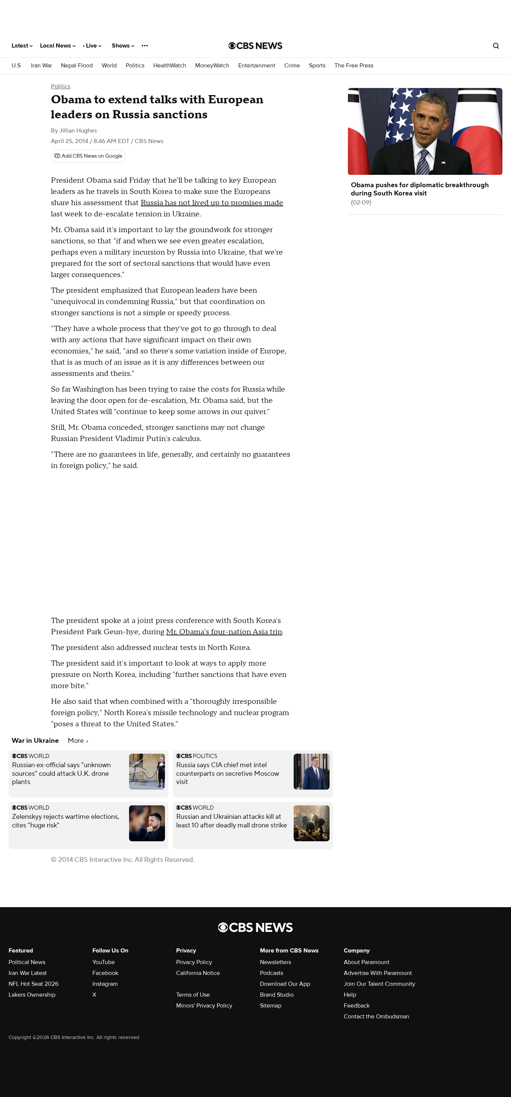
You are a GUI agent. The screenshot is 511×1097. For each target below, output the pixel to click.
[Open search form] (496, 45)
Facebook (105, 973)
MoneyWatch (212, 65)
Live (92, 45)
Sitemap (270, 1006)
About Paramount (366, 962)
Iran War (41, 65)
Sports (317, 65)
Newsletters (275, 962)
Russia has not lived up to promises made (212, 203)
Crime (292, 65)
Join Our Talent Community (379, 984)
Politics (135, 65)
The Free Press (353, 65)
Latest (21, 46)
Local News (56, 46)
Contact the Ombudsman (376, 1016)
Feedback (357, 1006)
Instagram (105, 984)
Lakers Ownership (32, 995)
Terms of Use (193, 995)
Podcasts (271, 973)
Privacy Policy (194, 962)
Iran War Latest (28, 973)
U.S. (17, 65)
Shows (121, 46)
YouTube (103, 962)
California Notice (198, 973)
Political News (27, 962)
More (76, 740)
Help (350, 995)
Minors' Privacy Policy (204, 1006)
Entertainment (256, 65)
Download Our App (285, 984)
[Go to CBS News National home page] (255, 45)
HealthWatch (169, 65)
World (109, 65)
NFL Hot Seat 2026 (33, 984)
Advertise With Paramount (378, 973)
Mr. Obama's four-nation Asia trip (224, 632)
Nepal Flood (77, 65)
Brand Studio (277, 995)
